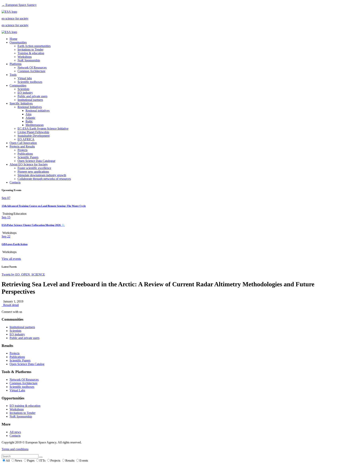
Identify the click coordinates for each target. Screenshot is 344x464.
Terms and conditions (15, 449)
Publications (25, 153)
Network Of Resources (32, 67)
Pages (31, 460)
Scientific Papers (28, 157)
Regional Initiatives (30, 107)
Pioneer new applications (33, 171)
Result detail (10, 305)
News (19, 460)
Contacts (15, 182)
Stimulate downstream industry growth (42, 175)
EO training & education (25, 405)
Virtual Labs (17, 390)
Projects (22, 150)
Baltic (29, 121)
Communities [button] (18, 85)
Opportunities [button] (18, 42)
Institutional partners (30, 99)
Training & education (31, 53)
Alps (28, 114)
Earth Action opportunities (34, 46)
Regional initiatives (37, 110)
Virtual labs (25, 78)
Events (83, 460)
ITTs (42, 460)
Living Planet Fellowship (33, 132)
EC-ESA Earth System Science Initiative (43, 128)
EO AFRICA (26, 139)
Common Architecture (31, 71)
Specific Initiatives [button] (21, 103)
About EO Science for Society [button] (29, 164)
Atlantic (30, 117)
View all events (11, 258)
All (8, 460)
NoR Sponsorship (29, 60)
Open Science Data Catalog (27, 364)
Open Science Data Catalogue (36, 161)
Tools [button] (13, 74)
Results (70, 460)
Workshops (25, 56)
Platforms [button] (16, 64)
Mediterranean (34, 125)
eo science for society (15, 18)
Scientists (23, 89)
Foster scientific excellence (34, 168)
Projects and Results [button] (22, 146)
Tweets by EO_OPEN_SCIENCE (23, 274)
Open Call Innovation (23, 143)
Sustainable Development (34, 135)
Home (13, 38)
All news (15, 432)
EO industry (25, 92)
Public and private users (32, 96)
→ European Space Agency (19, 5)
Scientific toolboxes (30, 82)
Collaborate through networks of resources (44, 178)
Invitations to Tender (30, 49)
